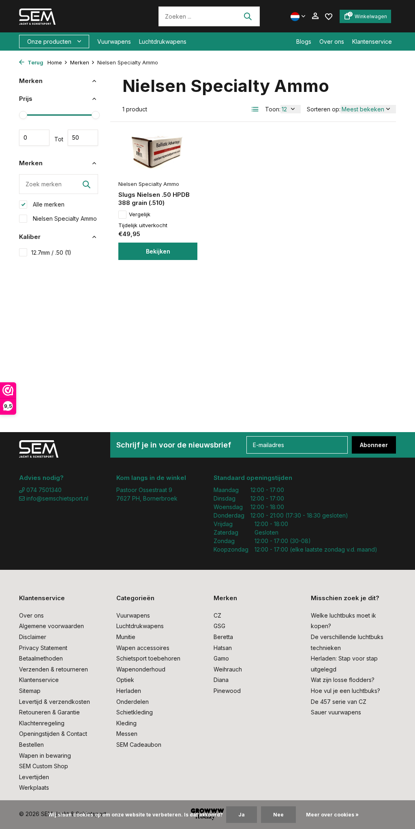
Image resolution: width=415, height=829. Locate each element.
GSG (219, 625)
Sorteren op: (323, 109)
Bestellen (31, 744)
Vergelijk (139, 214)
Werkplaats (34, 787)
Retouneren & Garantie (49, 712)
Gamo (221, 658)
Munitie (125, 636)
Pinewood (227, 690)
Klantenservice (372, 41)
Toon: (272, 109)
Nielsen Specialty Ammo (64, 218)
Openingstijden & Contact (53, 733)
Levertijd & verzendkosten (54, 701)
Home (54, 62)
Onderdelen (132, 701)
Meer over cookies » (332, 815)
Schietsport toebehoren (148, 658)
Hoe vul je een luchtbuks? (345, 690)
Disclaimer (32, 636)
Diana (221, 679)
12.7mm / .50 (51, 252)
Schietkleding (134, 712)
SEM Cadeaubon (138, 744)
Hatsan (223, 647)
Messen (126, 733)
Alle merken (47, 204)
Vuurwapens (114, 41)
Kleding (126, 723)
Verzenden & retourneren (53, 669)
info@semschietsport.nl (57, 498)
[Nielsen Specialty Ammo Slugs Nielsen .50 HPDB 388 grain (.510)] (157, 153)
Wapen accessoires (142, 647)
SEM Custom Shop (43, 766)
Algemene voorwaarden (51, 625)
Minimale (34, 138)
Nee (278, 815)
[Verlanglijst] (328, 16)
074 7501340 (43, 489)
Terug (34, 62)
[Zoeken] (248, 16)
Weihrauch (228, 669)
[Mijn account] (315, 16)
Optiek (125, 679)
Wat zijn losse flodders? (342, 679)
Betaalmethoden (41, 658)
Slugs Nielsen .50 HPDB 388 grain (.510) (154, 199)
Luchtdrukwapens (162, 41)
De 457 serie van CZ (338, 701)
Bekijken (158, 251)
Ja (241, 815)
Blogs (303, 41)
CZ (217, 615)
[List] (255, 109)
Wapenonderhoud (140, 669)
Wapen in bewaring (45, 755)
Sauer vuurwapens (336, 712)
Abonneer (374, 444)
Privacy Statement (43, 647)
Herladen (128, 690)
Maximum (83, 138)
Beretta (223, 636)
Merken (79, 62)
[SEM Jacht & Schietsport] (74, 16)
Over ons (331, 41)
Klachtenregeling (41, 723)
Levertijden (34, 777)
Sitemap (30, 690)
